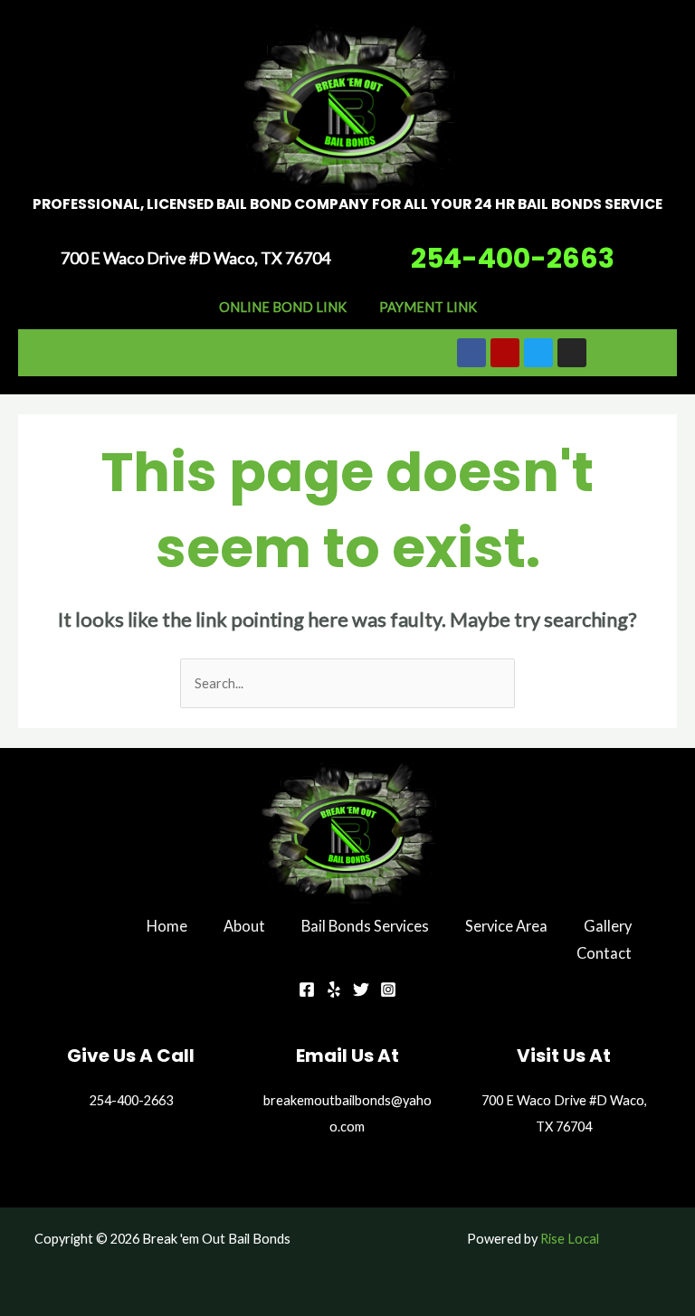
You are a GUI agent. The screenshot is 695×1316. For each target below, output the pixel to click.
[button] (196, 352)
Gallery (608, 925)
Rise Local (569, 1238)
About (244, 925)
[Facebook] (307, 989)
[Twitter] (361, 989)
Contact (604, 952)
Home (167, 925)
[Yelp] (334, 989)
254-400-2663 (512, 258)
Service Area (506, 925)
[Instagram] (388, 989)
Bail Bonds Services (365, 925)
